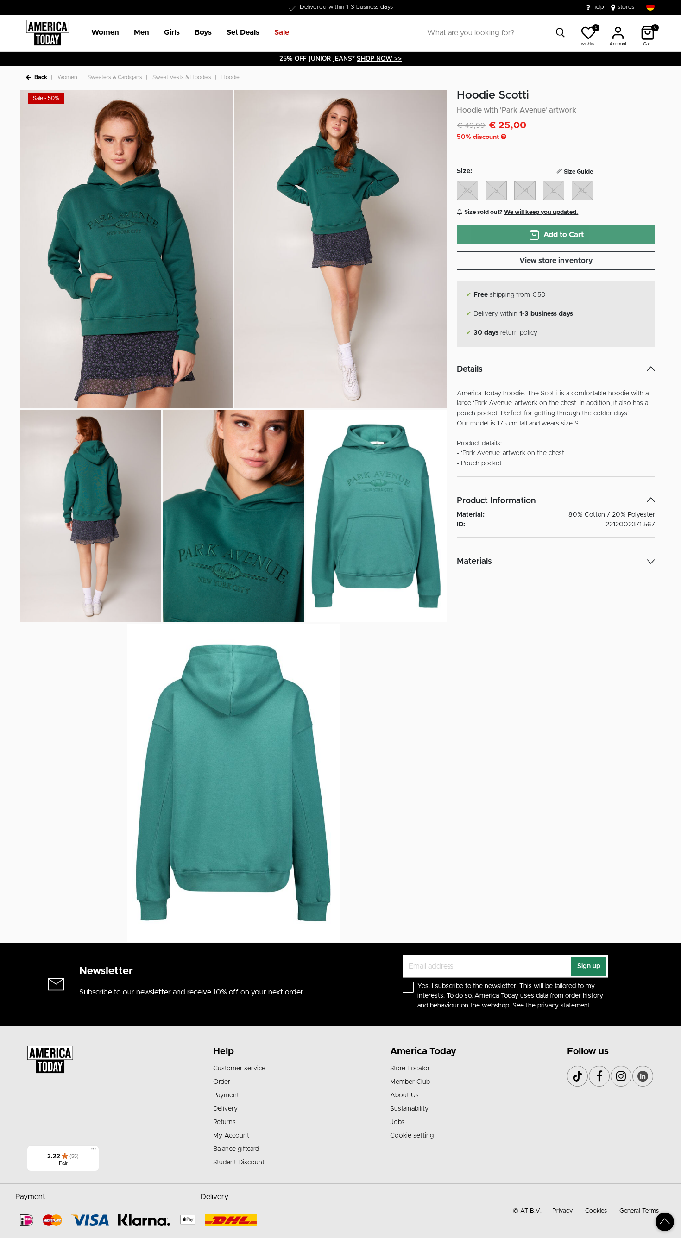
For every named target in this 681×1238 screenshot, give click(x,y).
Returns (224, 1122)
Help (223, 1051)
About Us (404, 1095)
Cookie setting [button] (412, 1135)
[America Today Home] (47, 33)
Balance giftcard (236, 1149)
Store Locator (410, 1068)
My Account (231, 1135)
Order (221, 1082)
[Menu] (93, 1151)
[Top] (665, 1222)
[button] (105, 33)
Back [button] (40, 77)
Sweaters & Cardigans (115, 77)
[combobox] (496, 32)
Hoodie (230, 77)
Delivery (225, 1109)
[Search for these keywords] (560, 32)
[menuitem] (101, 33)
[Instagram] (621, 1076)
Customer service (239, 1068)
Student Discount (239, 1162)
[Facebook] (599, 1076)
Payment (226, 1095)
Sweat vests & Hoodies (181, 77)
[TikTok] (577, 1076)
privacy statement (563, 1005)
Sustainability (409, 1109)
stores (626, 7)
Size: (464, 171)
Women (67, 77)
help (598, 7)
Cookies (596, 1211)
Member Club (410, 1082)
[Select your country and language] (650, 6)
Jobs (397, 1122)
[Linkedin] (642, 1076)
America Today (423, 1051)
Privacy (562, 1211)
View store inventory (556, 260)
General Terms (639, 1211)
